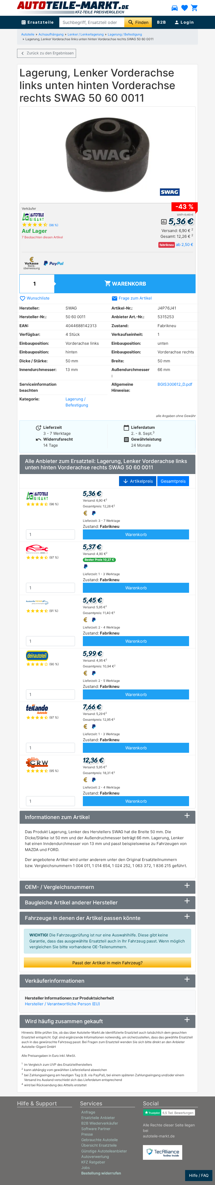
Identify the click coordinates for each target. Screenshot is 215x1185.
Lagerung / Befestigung (125, 34)
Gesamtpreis (173, 481)
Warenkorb (125, 283)
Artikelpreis (137, 481)
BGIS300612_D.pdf (175, 384)
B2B (161, 22)
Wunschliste (34, 298)
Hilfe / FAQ (198, 1175)
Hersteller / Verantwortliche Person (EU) (62, 1003)
